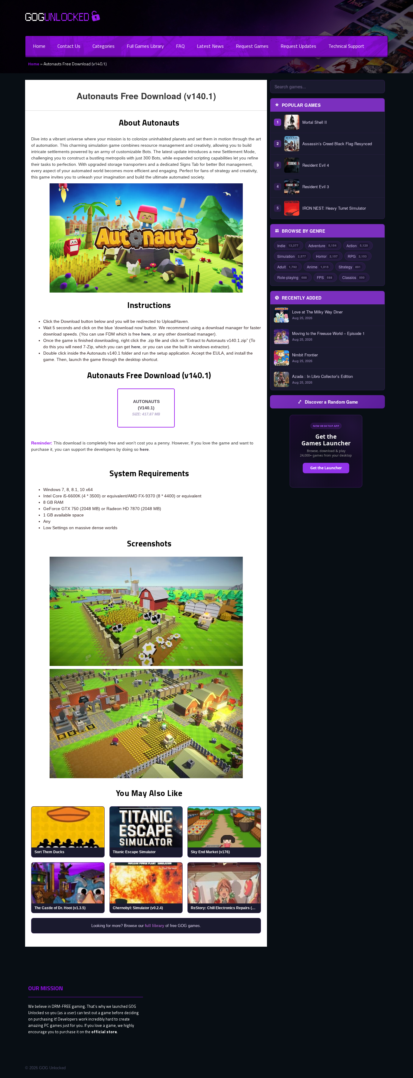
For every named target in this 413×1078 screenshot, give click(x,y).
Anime (318, 266)
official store (104, 1032)
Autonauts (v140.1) (146, 407)
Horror (327, 256)
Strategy (350, 266)
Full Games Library (145, 46)
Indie (287, 245)
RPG (357, 256)
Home (39, 46)
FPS (324, 277)
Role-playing (292, 277)
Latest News (210, 46)
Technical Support (346, 46)
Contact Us (68, 46)
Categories (104, 46)
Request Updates (298, 46)
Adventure (322, 245)
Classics (353, 277)
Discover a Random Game (331, 402)
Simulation (291, 256)
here (145, 334)
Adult (287, 266)
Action (357, 245)
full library (154, 925)
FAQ (180, 46)
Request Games (252, 46)
